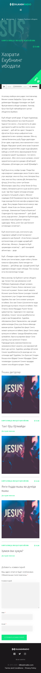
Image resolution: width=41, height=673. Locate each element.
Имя (4, 613)
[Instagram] (25, 654)
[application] (20, 86)
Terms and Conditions (14, 668)
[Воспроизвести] (4, 86)
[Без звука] (30, 87)
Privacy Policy (30, 668)
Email (4, 624)
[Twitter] (19, 654)
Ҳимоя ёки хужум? (12, 551)
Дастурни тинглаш (8, 431)
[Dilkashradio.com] (20, 3)
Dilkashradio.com (26, 665)
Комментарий (7, 581)
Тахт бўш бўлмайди (13, 426)
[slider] (35, 86)
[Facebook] (15, 654)
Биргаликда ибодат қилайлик (18, 40)
